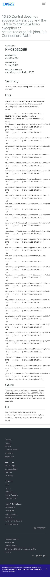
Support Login (10, 466)
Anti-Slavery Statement (13, 521)
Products (8, 443)
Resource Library (11, 469)
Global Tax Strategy (11, 524)
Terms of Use (9, 511)
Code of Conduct (11, 514)
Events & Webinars (11, 450)
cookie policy (5, 571)
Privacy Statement (11, 539)
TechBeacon (9, 457)
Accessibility (9, 517)
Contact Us (9, 492)
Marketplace (9, 453)
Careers (7, 488)
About (7, 485)
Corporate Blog (10, 498)
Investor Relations (11, 495)
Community (9, 476)
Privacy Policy (10, 507)
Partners (8, 446)
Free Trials (8, 472)
